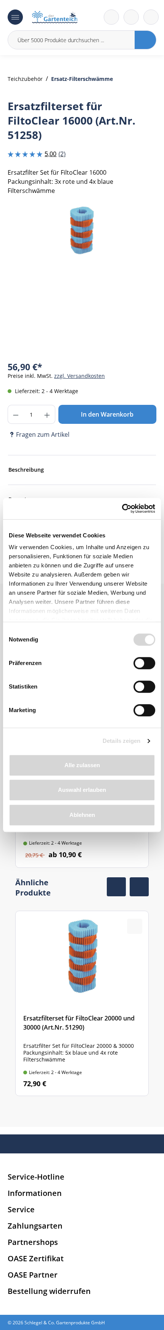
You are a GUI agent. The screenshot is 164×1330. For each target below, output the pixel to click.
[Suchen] (145, 39)
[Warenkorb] (131, 17)
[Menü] (15, 17)
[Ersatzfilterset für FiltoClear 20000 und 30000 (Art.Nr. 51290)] (82, 1003)
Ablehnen (82, 815)
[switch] (144, 663)
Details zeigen (121, 741)
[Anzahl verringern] (16, 414)
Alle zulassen (82, 765)
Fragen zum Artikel (42, 434)
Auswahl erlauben (82, 790)
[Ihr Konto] (151, 17)
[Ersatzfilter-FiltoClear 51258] (82, 229)
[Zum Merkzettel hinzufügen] (141, 219)
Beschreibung (26, 469)
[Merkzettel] (111, 17)
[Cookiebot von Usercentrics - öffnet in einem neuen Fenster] (121, 508)
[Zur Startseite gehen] (54, 17)
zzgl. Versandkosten (79, 375)
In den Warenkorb (107, 414)
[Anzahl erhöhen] (47, 414)
